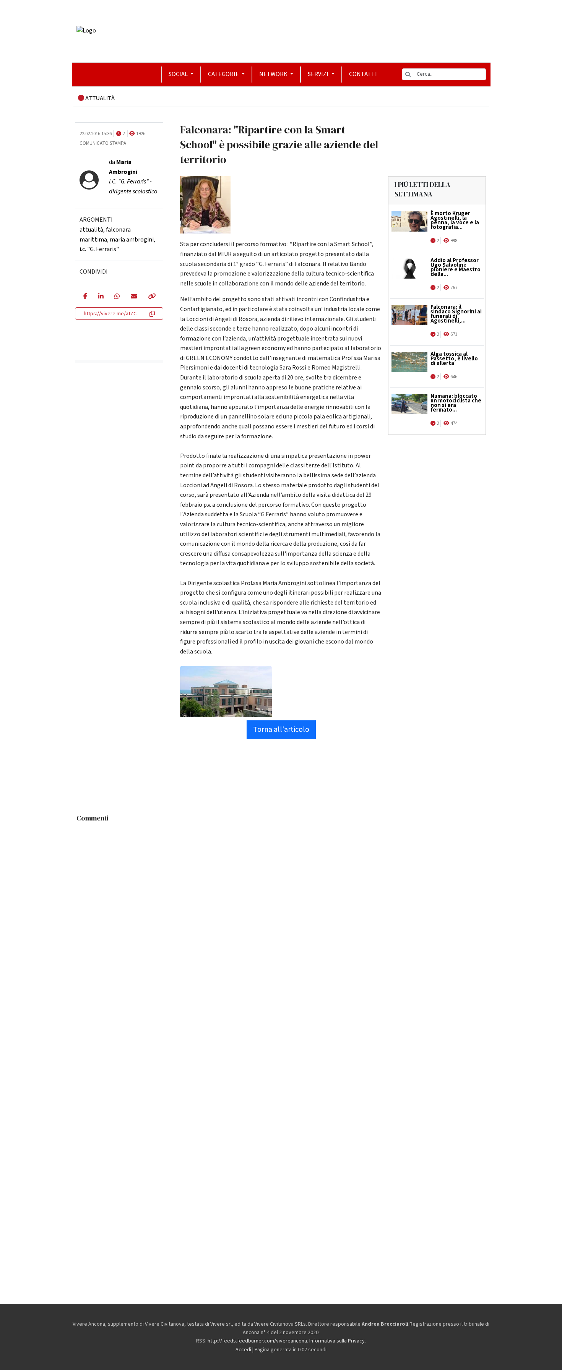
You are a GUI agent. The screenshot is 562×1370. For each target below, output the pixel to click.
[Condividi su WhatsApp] (116, 297)
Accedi (243, 1350)
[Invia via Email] (133, 297)
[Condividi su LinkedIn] (100, 297)
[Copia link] (151, 297)
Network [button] (274, 74)
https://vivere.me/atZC (110, 314)
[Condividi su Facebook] (85, 297)
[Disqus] (281, 921)
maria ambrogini (132, 239)
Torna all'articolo (281, 729)
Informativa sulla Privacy (337, 1341)
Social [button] (179, 74)
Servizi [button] (319, 74)
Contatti (363, 74)
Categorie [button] (224, 74)
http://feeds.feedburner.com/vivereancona (257, 1341)
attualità (91, 229)
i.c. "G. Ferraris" (99, 249)
